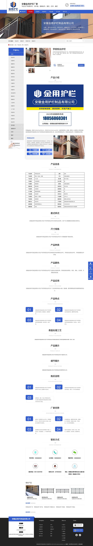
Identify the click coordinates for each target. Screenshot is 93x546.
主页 (15, 44)
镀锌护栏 (13, 96)
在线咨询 (81, 65)
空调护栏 (13, 60)
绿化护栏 (13, 122)
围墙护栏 (33, 41)
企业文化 (63, 527)
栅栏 (12, 138)
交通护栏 (13, 83)
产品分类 (30, 11)
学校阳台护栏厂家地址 (70, 507)
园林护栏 (13, 118)
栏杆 (12, 132)
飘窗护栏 (13, 73)
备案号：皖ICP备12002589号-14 (72, 544)
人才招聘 (63, 538)
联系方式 (65, 11)
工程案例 (37, 11)
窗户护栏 (13, 70)
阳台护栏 (17, 41)
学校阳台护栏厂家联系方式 (49, 507)
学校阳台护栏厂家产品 (38, 507)
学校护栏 (13, 112)
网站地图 (80, 544)
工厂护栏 (13, 109)
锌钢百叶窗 (28, 41)
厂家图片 (63, 531)
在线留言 (63, 540)
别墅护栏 (13, 105)
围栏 (12, 135)
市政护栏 (13, 115)
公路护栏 (13, 86)
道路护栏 (13, 80)
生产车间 (63, 529)
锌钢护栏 (13, 89)
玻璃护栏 (13, 99)
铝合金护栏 (13, 93)
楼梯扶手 (22, 41)
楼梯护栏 (13, 67)
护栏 (23, 44)
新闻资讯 (44, 11)
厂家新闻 (63, 533)
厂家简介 (63, 524)
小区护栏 (13, 102)
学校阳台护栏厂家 (29, 507)
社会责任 (63, 535)
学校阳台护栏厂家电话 (60, 507)
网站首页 (24, 11)
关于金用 (58, 11)
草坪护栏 (13, 76)
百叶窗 (12, 125)
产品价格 (51, 11)
